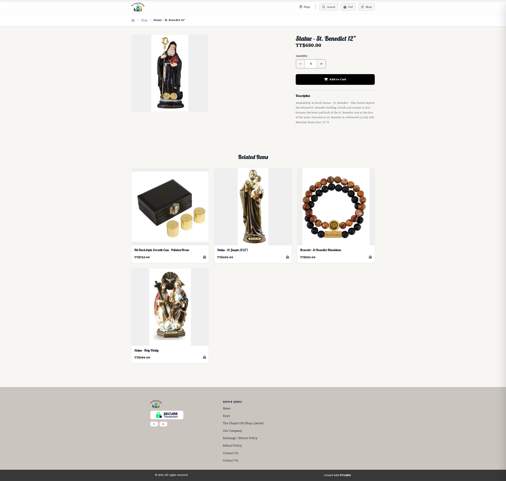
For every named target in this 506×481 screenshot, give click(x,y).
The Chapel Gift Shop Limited (243, 423)
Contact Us (230, 453)
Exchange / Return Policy (240, 438)
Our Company (232, 431)
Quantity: (302, 56)
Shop (144, 20)
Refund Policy (232, 446)
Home (226, 408)
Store (226, 416)
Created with (337, 475)
